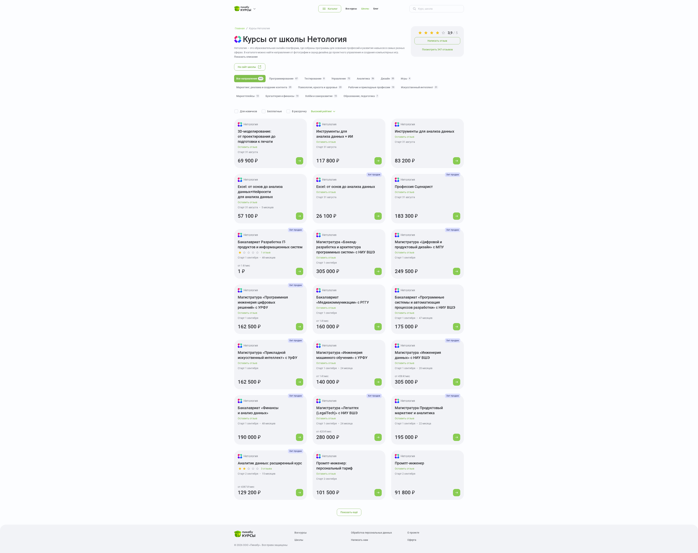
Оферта (411, 539)
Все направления (249, 78)
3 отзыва (266, 468)
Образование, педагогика (361, 96)
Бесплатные (274, 111)
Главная (240, 28)
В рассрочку (299, 111)
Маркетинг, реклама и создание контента (263, 87)
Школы (365, 8)
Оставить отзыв (247, 147)
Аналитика (365, 78)
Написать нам (359, 539)
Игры (405, 78)
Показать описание (246, 56)
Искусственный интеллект (419, 87)
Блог (375, 8)
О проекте (413, 532)
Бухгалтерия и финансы (282, 96)
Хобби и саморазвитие (321, 96)
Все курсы (351, 8)
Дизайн (387, 78)
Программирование (283, 78)
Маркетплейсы (247, 96)
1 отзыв (265, 252)
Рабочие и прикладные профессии (371, 87)
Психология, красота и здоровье (319, 87)
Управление (340, 78)
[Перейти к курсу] (299, 160)
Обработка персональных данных (371, 532)
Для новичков (248, 111)
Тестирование (314, 78)
